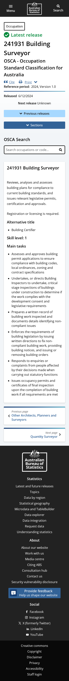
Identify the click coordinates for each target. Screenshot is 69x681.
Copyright (34, 651)
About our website (34, 548)
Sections (36, 125)
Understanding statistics (34, 532)
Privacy (34, 663)
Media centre (34, 559)
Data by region (34, 498)
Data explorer (34, 515)
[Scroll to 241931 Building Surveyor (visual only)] (10, 174)
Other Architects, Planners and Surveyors (34, 416)
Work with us (34, 553)
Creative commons (34, 646)
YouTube (36, 635)
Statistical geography (34, 503)
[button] (11, 8)
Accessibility (34, 668)
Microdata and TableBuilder (35, 509)
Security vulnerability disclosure (35, 582)
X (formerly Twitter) (36, 623)
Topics (34, 492)
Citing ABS (34, 565)
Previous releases (36, 113)
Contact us (34, 576)
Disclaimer (34, 657)
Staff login (34, 674)
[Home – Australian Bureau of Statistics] (34, 461)
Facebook (37, 612)
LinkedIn (37, 629)
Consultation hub (34, 570)
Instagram (36, 617)
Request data (34, 526)
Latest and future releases (34, 486)
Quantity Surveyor (44, 435)
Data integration (34, 520)
